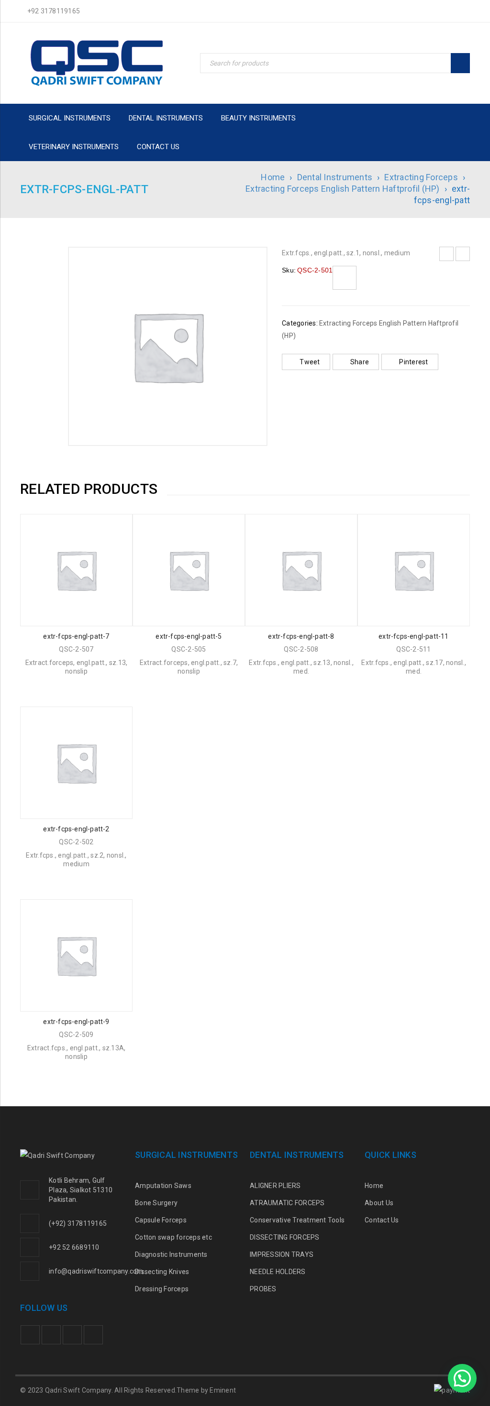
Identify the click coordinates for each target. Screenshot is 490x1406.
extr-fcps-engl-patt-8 (301, 636)
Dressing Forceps (162, 1289)
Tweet (310, 362)
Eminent (223, 1390)
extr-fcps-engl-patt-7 (76, 636)
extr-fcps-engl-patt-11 (413, 636)
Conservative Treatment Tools (297, 1220)
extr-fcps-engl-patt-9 (76, 1021)
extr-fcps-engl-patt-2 (76, 829)
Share (359, 362)
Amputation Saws (163, 1185)
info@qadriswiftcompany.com (96, 1271)
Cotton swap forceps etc (173, 1237)
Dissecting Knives (162, 1271)
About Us (379, 1203)
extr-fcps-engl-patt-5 (189, 636)
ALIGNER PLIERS (275, 1185)
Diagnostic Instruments (171, 1254)
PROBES (263, 1289)
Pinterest (413, 362)
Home (273, 177)
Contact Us (382, 1220)
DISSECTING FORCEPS (285, 1237)
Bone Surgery (156, 1203)
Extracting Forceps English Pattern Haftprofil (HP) (342, 189)
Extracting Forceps (421, 177)
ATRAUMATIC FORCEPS (287, 1203)
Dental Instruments (335, 177)
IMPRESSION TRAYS (281, 1254)
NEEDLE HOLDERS (278, 1271)
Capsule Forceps (161, 1220)
